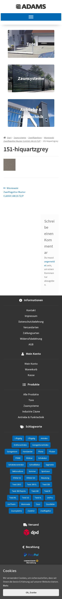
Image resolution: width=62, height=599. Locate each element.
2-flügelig (31, 438)
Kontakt (31, 310)
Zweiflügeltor (45, 511)
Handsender (28, 451)
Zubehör (31, 511)
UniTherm (11, 504)
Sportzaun (45, 471)
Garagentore (12, 451)
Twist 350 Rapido (19, 491)
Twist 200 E (16, 484)
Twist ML (12, 497)
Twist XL (38, 497)
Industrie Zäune (31, 411)
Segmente (50, 464)
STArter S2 (17, 478)
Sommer (32, 471)
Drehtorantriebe (20, 445)
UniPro (50, 497)
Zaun (38, 504)
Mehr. (6, 585)
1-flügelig (18, 438)
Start (9, 137)
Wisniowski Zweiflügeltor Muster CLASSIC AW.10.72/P (14, 191)
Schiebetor (42, 458)
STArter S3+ (30, 478)
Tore (31, 400)
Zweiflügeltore (35, 137)
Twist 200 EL (32, 484)
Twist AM (35, 491)
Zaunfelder (50, 504)
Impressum (31, 316)
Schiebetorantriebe (16, 464)
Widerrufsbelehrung (31, 338)
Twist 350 (46, 484)
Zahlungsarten (31, 333)
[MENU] (31, 17)
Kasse (31, 375)
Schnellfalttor (34, 464)
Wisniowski (25, 504)
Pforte (40, 451)
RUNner (29, 458)
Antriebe (44, 438)
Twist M (47, 491)
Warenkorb (31, 369)
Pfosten (52, 451)
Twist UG (25, 497)
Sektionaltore (17, 471)
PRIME (18, 458)
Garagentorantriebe (40, 445)
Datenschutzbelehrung (31, 321)
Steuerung (45, 478)
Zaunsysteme (20, 137)
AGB (31, 344)
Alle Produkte (31, 394)
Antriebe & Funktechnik (31, 417)
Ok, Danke (31, 592)
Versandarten (31, 327)
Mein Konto (31, 363)
